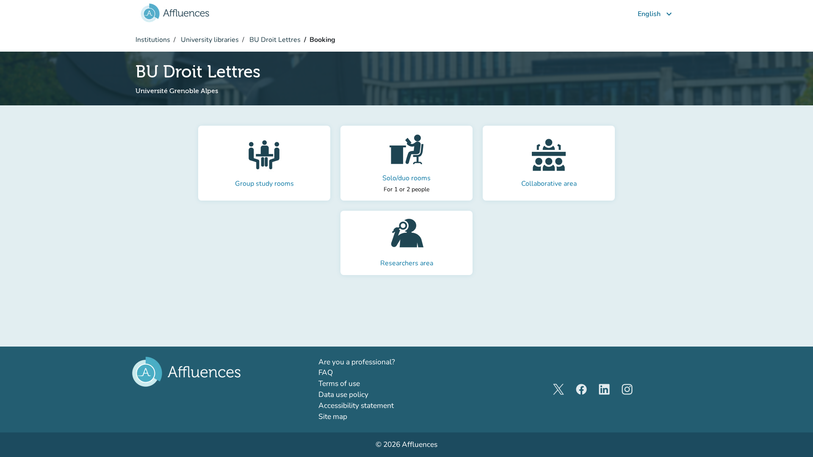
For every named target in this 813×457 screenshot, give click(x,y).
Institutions (153, 39)
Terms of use (339, 383)
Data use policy (343, 394)
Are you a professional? (372, 362)
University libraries (209, 39)
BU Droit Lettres (274, 39)
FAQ (325, 372)
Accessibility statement (356, 405)
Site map (332, 416)
